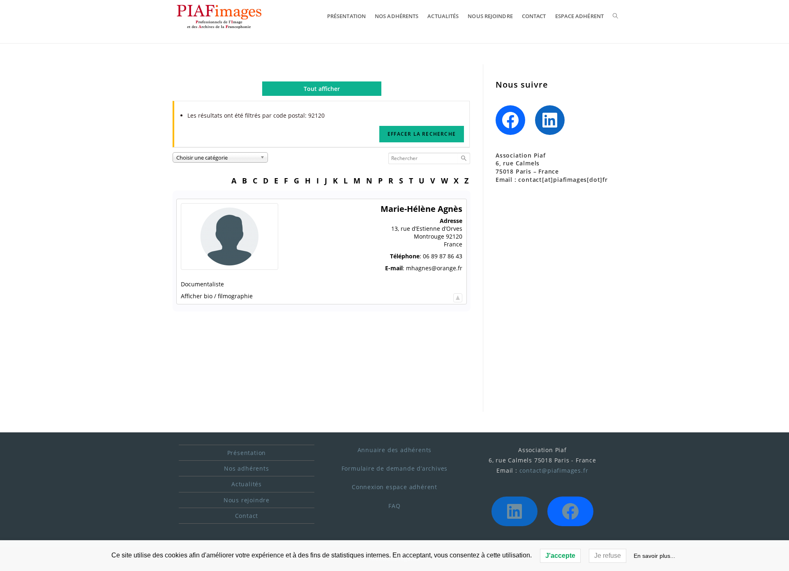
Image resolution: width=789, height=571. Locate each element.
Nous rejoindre (247, 500)
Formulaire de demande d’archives (394, 468)
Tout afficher (322, 89)
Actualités (246, 484)
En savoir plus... (654, 555)
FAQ (394, 506)
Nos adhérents (246, 468)
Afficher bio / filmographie (217, 296)
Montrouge (429, 236)
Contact (246, 516)
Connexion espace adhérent (394, 487)
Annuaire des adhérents (395, 450)
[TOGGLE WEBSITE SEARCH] (615, 16)
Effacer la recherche (422, 133)
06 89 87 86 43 (442, 256)
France (453, 244)
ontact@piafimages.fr (555, 470)
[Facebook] (510, 120)
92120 (454, 236)
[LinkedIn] (550, 120)
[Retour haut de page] (457, 296)
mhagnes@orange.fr (434, 268)
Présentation (246, 453)
